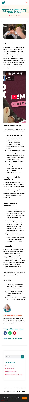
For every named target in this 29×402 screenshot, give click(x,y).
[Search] (22, 356)
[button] (5, 333)
